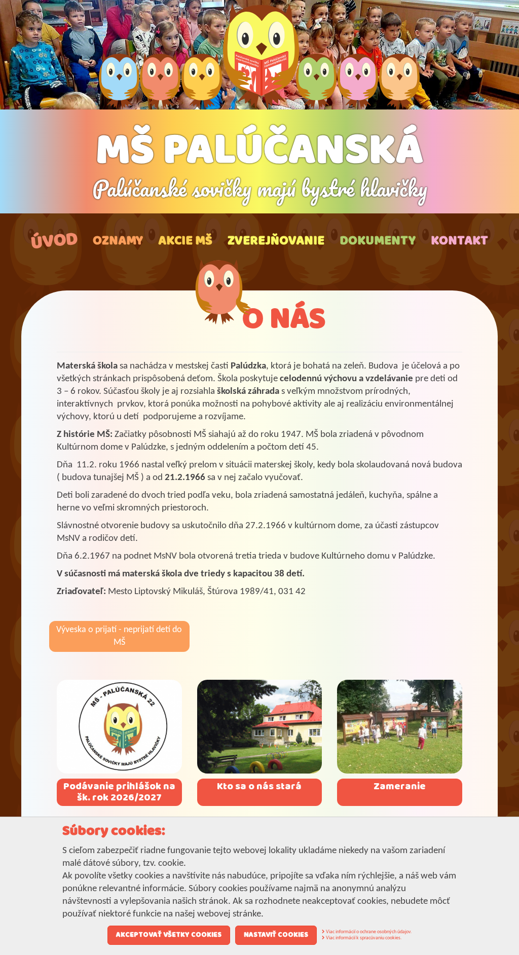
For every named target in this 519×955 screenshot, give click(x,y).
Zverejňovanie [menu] (276, 241)
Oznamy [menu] (118, 241)
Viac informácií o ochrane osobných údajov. (368, 932)
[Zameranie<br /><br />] (399, 727)
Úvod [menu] (54, 240)
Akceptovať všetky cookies (168, 935)
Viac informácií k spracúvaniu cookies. (363, 938)
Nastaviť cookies (276, 935)
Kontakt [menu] (459, 241)
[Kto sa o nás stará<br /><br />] (259, 727)
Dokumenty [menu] (378, 241)
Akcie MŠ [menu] (185, 241)
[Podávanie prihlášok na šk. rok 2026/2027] (119, 727)
